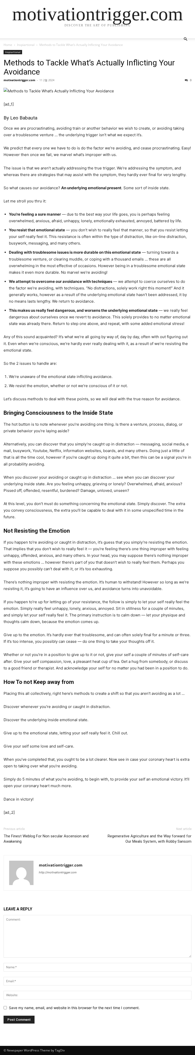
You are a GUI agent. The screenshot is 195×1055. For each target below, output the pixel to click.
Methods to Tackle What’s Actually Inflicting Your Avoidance (89, 67)
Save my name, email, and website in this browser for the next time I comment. (74, 1008)
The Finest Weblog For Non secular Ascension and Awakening (46, 839)
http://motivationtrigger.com (58, 872)
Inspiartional (26, 45)
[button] (185, 39)
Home (8, 45)
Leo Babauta (23, 118)
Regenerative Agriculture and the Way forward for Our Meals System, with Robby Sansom (149, 839)
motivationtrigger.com (19, 80)
